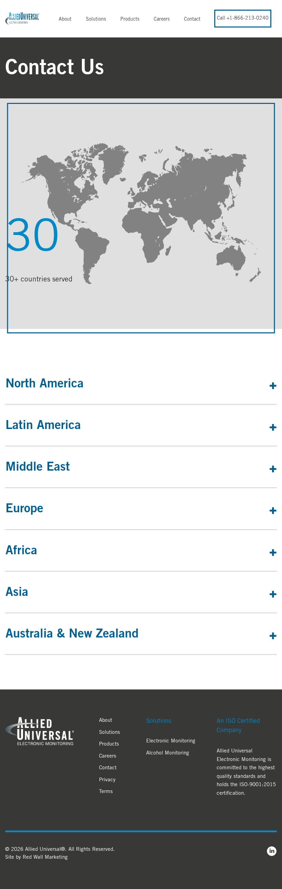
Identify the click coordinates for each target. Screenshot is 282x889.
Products (129, 19)
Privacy (107, 780)
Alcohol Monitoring (167, 753)
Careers (162, 19)
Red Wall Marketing (45, 857)
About (65, 19)
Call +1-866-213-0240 (243, 18)
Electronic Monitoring (170, 741)
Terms (106, 791)
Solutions (96, 19)
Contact (192, 19)
